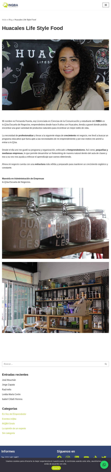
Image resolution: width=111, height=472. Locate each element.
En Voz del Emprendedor (14, 414)
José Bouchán (9, 380)
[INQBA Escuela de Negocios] (11, 5)
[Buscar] (106, 364)
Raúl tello (6, 389)
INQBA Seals (8, 423)
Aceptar (56, 468)
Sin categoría (8, 433)
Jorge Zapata (8, 385)
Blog (10, 20)
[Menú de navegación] (106, 5)
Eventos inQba (9, 419)
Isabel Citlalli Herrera (12, 399)
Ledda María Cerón (11, 394)
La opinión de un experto (14, 428)
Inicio (4, 20)
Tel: (3, 457)
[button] (104, 465)
